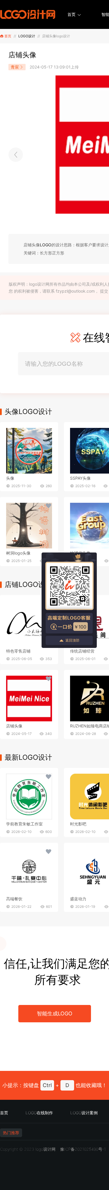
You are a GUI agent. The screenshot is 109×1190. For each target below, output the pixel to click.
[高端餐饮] (29, 871)
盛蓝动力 (78, 898)
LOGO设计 (26, 36)
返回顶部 (72, 640)
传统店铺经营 (82, 650)
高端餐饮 (14, 898)
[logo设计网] (27, 14)
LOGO (45, 244)
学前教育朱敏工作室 (24, 823)
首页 (71, 14)
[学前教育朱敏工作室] (29, 796)
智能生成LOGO (54, 1013)
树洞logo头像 (18, 552)
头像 (10, 478)
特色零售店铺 (18, 650)
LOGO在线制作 (39, 1112)
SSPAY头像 (80, 478)
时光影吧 (78, 823)
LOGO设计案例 (84, 1112)
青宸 (15, 66)
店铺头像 (14, 725)
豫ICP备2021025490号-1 (83, 1149)
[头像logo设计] (15, 154)
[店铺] (29, 623)
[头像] (29, 451)
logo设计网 (45, 1149)
